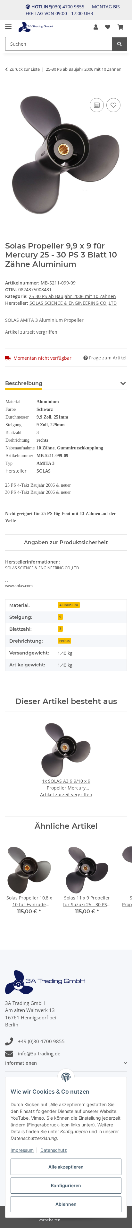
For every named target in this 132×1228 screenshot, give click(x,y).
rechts (64, 640)
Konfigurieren (66, 1185)
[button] (96, 27)
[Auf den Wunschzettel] (113, 105)
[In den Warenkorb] (10, 89)
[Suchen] (119, 44)
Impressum (22, 1150)
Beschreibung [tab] (23, 383)
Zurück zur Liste (25, 69)
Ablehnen (66, 1204)
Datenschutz (53, 1150)
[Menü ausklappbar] (8, 24)
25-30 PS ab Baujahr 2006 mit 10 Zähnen (72, 296)
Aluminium (68, 605)
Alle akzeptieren (66, 1166)
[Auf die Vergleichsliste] (97, 105)
